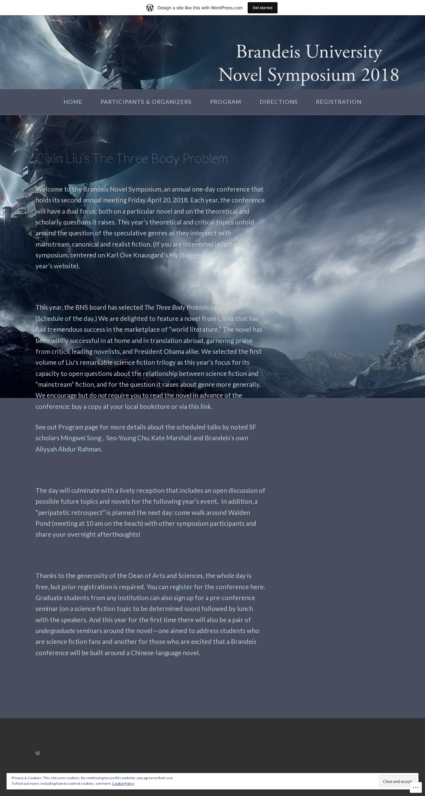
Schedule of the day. (66, 318)
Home (72, 101)
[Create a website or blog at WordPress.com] (37, 752)
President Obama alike (166, 351)
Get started (263, 7)
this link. (200, 406)
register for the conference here (216, 586)
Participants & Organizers (146, 101)
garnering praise (229, 340)
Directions (278, 101)
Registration (339, 101)
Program (225, 101)
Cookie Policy (123, 783)
